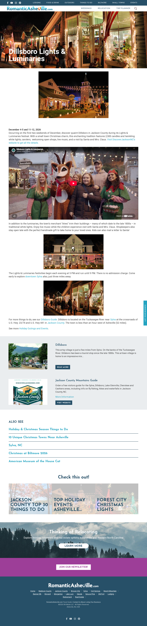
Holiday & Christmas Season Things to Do (38, 429)
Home (32, 591)
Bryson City (75, 591)
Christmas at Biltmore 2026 (28, 453)
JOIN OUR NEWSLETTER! (73, 567)
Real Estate (79, 597)
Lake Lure (70, 594)
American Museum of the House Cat (34, 461)
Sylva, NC (15, 445)
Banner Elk (37, 594)
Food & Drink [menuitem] (52, 3)
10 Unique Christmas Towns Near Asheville (38, 437)
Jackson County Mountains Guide (76, 380)
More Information (64, 396)
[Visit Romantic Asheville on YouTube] (11, 2)
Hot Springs (95, 591)
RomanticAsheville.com (54, 602)
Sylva (113, 319)
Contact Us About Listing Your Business (87, 602)
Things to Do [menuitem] (86, 3)
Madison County (45, 591)
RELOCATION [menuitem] (104, 8)
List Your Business (145, 313)
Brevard (48, 594)
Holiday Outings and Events (33, 328)
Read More (62, 367)
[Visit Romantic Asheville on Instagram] (16, 2)
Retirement (67, 597)
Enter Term (136, 8)
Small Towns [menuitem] (118, 3)
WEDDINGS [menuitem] (86, 8)
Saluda (79, 594)
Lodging (111, 594)
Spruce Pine (90, 594)
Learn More (76, 546)
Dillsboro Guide (49, 319)
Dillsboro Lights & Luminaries (37, 55)
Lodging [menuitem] (37, 3)
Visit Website (64, 403)
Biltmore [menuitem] (102, 3)
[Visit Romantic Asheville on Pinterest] (20, 2)
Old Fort (101, 594)
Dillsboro (61, 345)
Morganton (58, 594)
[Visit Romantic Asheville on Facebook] (7, 2)
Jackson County (55, 323)
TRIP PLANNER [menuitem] (123, 8)
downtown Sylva (33, 276)
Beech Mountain (110, 591)
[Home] (38, 8)
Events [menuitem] (133, 3)
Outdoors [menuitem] (69, 3)
